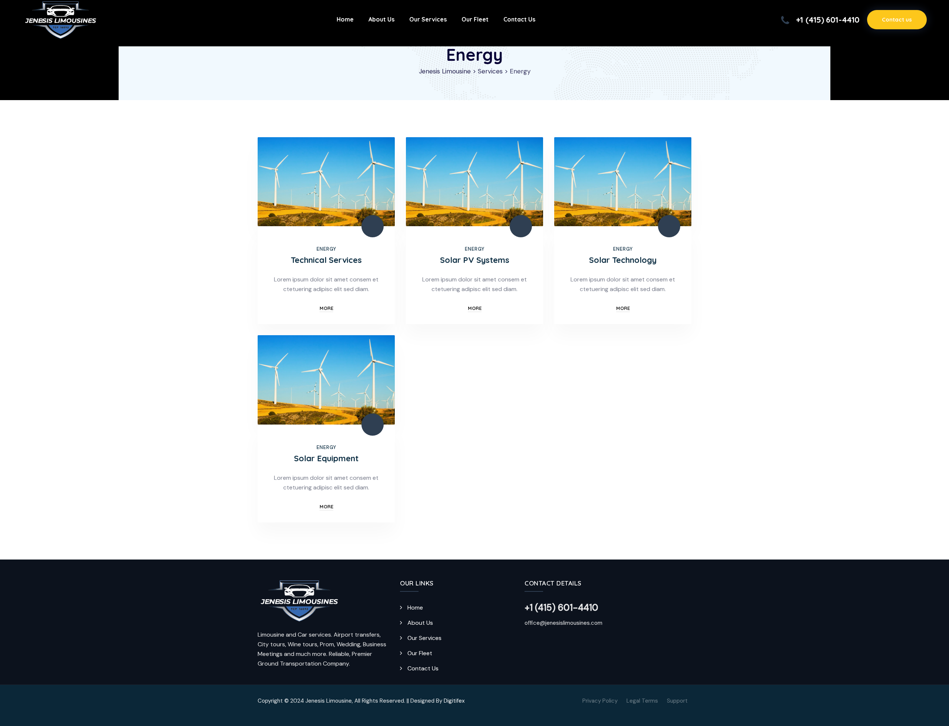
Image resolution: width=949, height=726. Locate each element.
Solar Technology (623, 260)
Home (415, 607)
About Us (420, 623)
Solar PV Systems (474, 260)
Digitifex (454, 700)
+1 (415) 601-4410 (828, 19)
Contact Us (423, 668)
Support (677, 700)
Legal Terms (642, 700)
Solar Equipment (326, 458)
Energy (326, 249)
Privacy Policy (600, 700)
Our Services (424, 638)
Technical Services (326, 260)
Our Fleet (419, 653)
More (326, 308)
